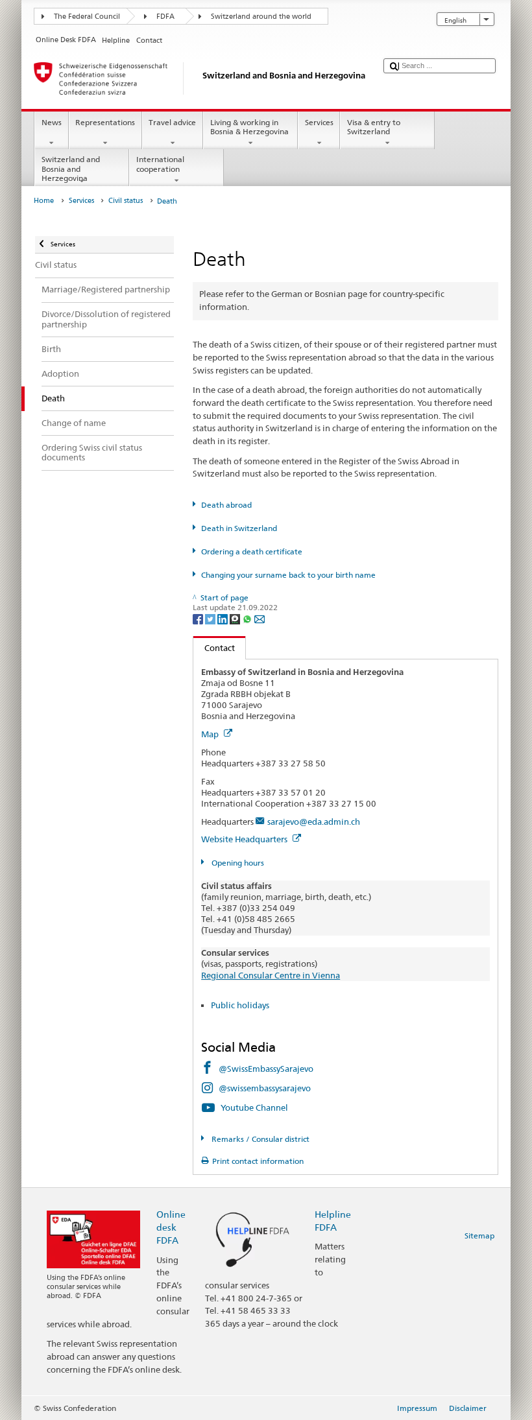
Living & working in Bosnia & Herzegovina (249, 126)
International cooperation (160, 163)
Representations (105, 122)
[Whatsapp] (248, 618)
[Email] (259, 618)
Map (211, 734)
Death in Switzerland (238, 528)
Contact (214, 648)
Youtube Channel (254, 1107)
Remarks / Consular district (259, 1139)
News (52, 122)
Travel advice (172, 122)
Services (319, 122)
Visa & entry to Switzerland (373, 126)
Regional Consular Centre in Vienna (270, 975)
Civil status (125, 200)
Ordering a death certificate (251, 551)
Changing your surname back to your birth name (288, 575)
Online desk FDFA (171, 1227)
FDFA (165, 16)
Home (44, 200)
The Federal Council (87, 16)
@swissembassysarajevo (265, 1088)
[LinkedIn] (223, 618)
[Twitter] (211, 618)
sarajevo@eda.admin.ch (313, 821)
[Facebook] (199, 618)
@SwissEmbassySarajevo (266, 1068)
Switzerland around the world (261, 16)
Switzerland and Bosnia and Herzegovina (71, 168)
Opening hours (236, 863)
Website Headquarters (245, 839)
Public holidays (240, 1005)
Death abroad (226, 505)
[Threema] (236, 618)
